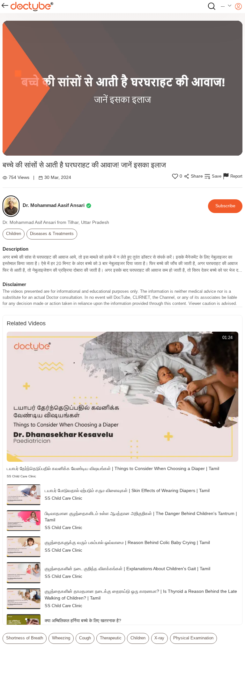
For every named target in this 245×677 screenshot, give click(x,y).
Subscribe (225, 205)
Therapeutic (111, 638)
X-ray (159, 638)
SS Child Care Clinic (21, 476)
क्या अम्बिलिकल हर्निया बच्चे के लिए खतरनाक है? (83, 620)
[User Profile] (238, 6)
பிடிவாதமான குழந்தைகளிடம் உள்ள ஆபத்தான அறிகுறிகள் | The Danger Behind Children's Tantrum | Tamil (141, 517)
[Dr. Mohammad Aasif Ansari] (13, 206)
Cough (85, 638)
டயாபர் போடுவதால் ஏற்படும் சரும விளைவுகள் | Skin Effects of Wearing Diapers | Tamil (127, 490)
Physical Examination (193, 638)
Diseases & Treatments (52, 234)
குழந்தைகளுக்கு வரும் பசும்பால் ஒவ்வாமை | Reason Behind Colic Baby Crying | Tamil (127, 542)
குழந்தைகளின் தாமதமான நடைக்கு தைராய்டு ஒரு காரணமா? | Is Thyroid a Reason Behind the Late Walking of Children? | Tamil (141, 594)
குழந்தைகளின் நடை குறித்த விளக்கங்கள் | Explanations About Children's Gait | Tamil (127, 568)
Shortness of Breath (24, 638)
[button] (226, 6)
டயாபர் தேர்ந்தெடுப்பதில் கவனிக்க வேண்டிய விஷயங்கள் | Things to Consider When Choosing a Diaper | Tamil (113, 468)
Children (13, 234)
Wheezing (61, 638)
